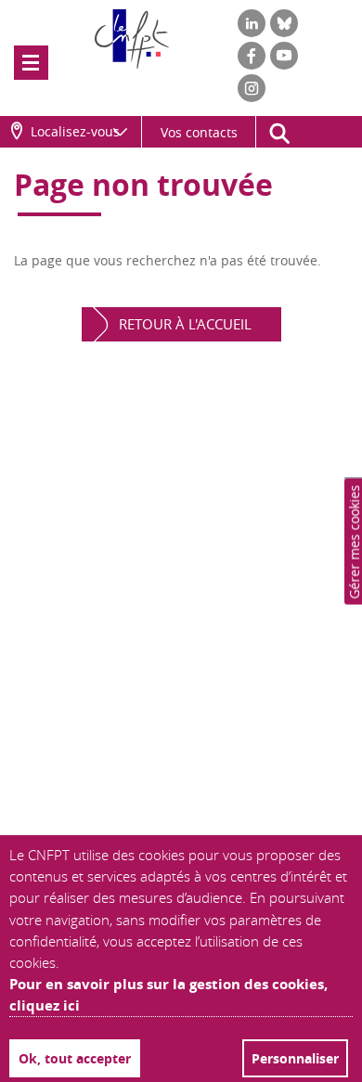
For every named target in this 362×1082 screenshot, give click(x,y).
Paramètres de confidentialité (355, 541)
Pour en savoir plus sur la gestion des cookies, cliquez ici (168, 994)
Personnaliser (295, 1058)
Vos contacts (199, 132)
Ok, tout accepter (75, 1058)
